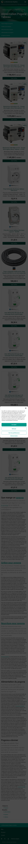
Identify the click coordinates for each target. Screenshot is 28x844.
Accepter (14, 424)
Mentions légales (14, 435)
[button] (26, 408)
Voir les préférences (14, 433)
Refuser (14, 428)
